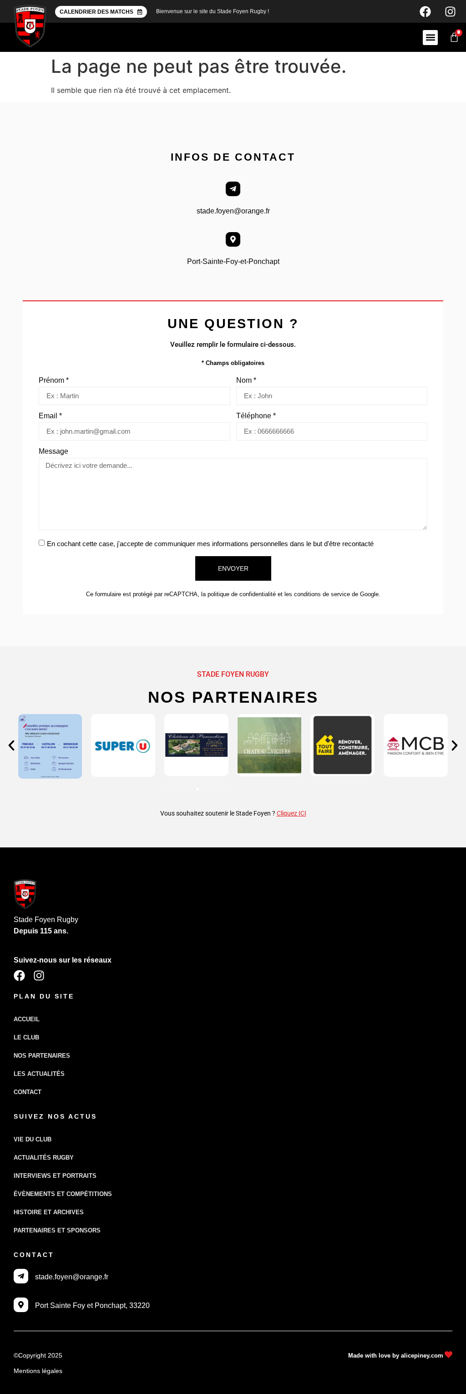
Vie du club (32, 1139)
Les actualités (39, 1073)
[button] (430, 37)
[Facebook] (425, 11)
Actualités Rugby (44, 1157)
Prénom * (54, 380)
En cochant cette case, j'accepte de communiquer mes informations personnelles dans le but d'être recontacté (210, 543)
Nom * (246, 380)
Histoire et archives (49, 1212)
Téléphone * (256, 416)
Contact (27, 1092)
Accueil (27, 1019)
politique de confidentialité (242, 594)
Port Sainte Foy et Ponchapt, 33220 (92, 1305)
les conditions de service (317, 594)
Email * (50, 416)
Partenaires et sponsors (57, 1230)
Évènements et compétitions (63, 1194)
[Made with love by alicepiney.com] (448, 1355)
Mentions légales (38, 1370)
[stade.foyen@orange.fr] (233, 189)
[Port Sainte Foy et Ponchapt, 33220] (21, 1305)
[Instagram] (450, 11)
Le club (26, 1037)
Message (53, 451)
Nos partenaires (42, 1055)
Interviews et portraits (55, 1175)
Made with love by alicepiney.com (395, 1355)
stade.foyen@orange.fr (233, 211)
